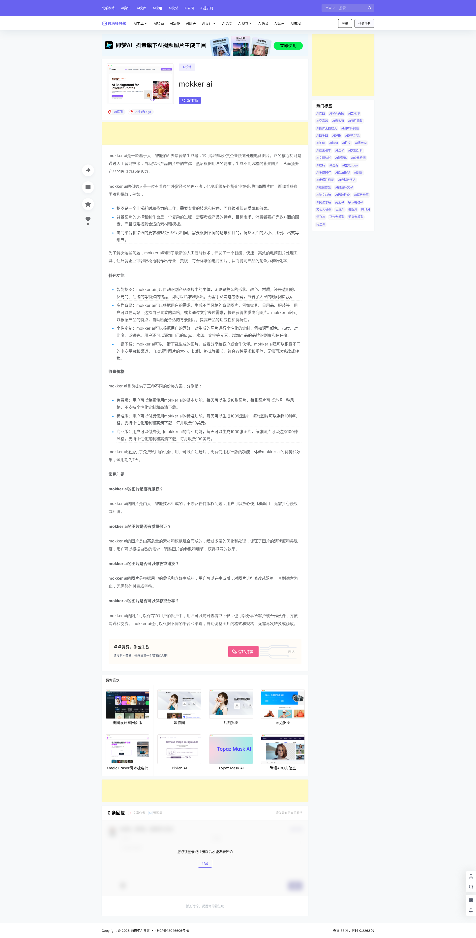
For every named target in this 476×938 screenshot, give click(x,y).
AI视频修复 (323, 187)
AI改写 (339, 150)
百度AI (339, 209)
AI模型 (173, 8)
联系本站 (108, 8)
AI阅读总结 (323, 202)
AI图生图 (322, 135)
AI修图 (320, 113)
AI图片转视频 (350, 128)
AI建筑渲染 (352, 135)
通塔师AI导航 (140, 931)
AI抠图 (333, 143)
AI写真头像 (336, 113)
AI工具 (139, 23)
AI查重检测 (358, 158)
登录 (345, 24)
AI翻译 (358, 172)
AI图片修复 (355, 121)
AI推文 (346, 143)
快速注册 (364, 24)
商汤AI (339, 202)
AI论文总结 (323, 195)
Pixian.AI (179, 768)
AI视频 (243, 23)
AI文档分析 (355, 150)
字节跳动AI (355, 202)
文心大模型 (323, 209)
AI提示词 (206, 8)
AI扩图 (320, 143)
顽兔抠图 (282, 722)
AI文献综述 (323, 158)
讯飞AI (320, 217)
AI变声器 (322, 121)
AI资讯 (125, 8)
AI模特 (320, 165)
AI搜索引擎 (323, 150)
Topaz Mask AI (231, 768)
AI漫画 (333, 165)
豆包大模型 (336, 217)
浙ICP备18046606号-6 (172, 931)
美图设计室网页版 (127, 722)
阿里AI (320, 224)
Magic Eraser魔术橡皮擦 (127, 768)
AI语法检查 (342, 195)
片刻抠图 (231, 722)
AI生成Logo (350, 165)
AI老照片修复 (325, 180)
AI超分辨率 (361, 195)
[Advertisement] (205, 133)
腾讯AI (365, 209)
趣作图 (179, 722)
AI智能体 (341, 158)
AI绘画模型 (342, 172)
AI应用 (157, 8)
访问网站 (192, 100)
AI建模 (336, 135)
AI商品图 (338, 121)
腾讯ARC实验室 (283, 768)
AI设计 (207, 23)
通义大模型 (355, 217)
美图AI (352, 209)
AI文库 (141, 8)
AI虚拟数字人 (347, 180)
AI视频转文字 (344, 187)
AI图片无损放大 (326, 128)
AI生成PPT (323, 172)
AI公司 (189, 8)
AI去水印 (354, 113)
